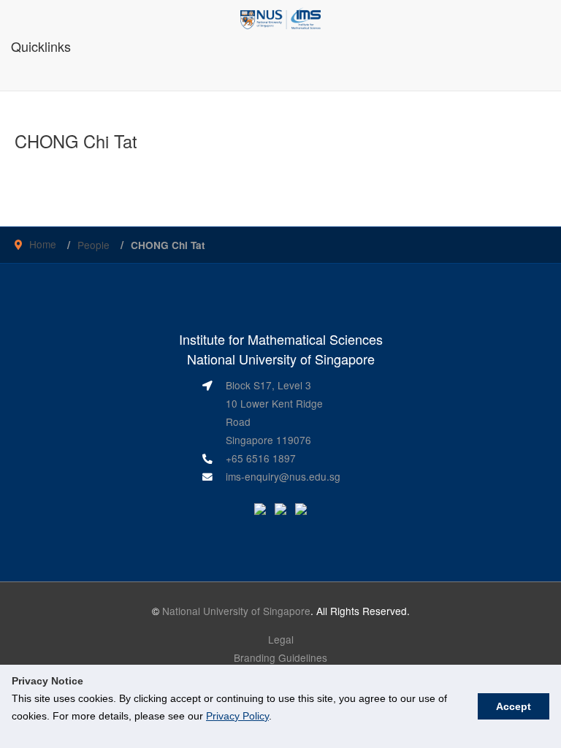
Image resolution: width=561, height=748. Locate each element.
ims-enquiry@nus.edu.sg (283, 476)
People (93, 244)
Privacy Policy (237, 716)
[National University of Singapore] (280, 16)
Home (42, 244)
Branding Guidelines (280, 657)
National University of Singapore (236, 610)
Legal (281, 639)
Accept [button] (513, 706)
